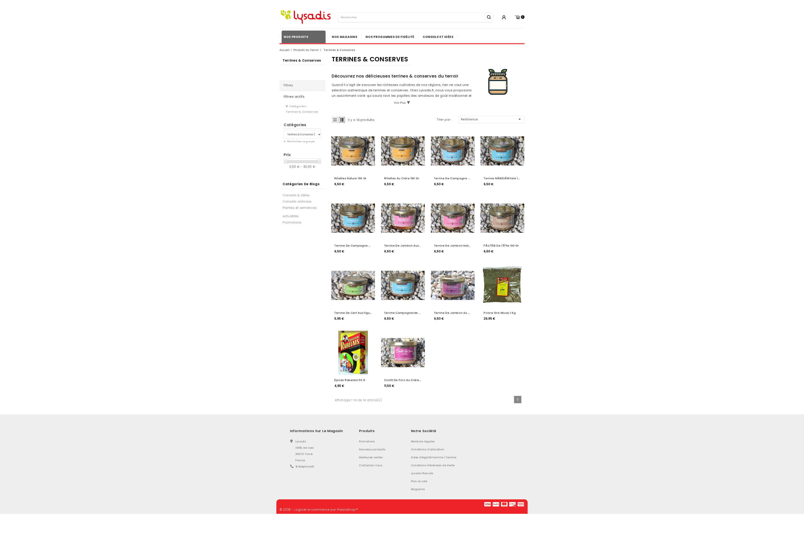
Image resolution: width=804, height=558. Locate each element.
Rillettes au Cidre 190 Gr (401, 178)
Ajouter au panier (368, 143)
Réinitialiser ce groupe (301, 141)
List (342, 119)
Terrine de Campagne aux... (355, 246)
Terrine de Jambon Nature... (455, 246)
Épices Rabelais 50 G (349, 380)
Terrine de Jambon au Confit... (456, 313)
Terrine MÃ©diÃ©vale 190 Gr (505, 178)
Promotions (367, 441)
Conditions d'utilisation (427, 449)
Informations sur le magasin (316, 431)
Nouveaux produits (372, 449)
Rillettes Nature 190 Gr (350, 178)
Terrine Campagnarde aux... (405, 313)
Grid (335, 119)
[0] (517, 17)
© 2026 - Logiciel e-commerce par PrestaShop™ (319, 510)
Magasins (418, 489)
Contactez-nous (371, 465)
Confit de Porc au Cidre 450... (406, 380)
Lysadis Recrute (422, 473)
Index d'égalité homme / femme (433, 457)
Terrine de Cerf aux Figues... (355, 313)
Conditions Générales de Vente (433, 465)
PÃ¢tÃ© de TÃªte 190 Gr (501, 246)
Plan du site (419, 481)
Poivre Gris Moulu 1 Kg (500, 313)
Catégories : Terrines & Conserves (302, 109)
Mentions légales (423, 441)
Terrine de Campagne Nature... (457, 178)
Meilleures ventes (371, 457)
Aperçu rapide (368, 134)
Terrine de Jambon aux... (402, 246)
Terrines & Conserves (302, 60)
